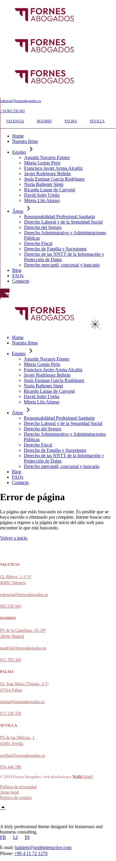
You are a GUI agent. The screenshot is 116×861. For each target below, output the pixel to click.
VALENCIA (15, 121)
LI (15, 837)
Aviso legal (9, 792)
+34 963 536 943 (12, 111)
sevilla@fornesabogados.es (22, 755)
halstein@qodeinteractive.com (43, 847)
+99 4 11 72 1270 (31, 853)
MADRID (44, 121)
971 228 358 (10, 713)
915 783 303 (10, 660)
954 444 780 (10, 767)
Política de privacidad (18, 787)
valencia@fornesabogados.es (20, 101)
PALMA (71, 121)
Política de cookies (16, 797)
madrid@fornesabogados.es (23, 648)
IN (27, 837)
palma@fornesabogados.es (22, 702)
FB (3, 837)
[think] (82, 776)
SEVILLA (97, 121)
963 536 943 (10, 606)
